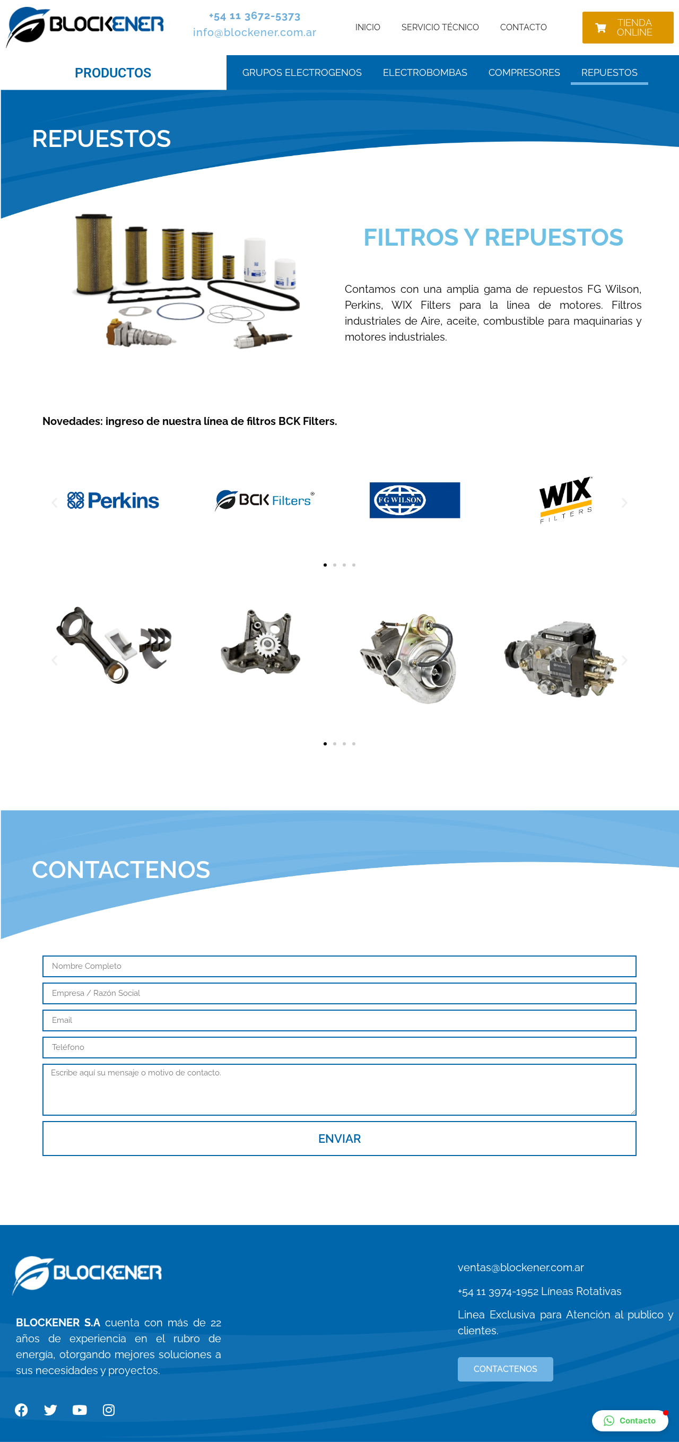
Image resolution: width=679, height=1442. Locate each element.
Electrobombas (425, 72)
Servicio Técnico (440, 27)
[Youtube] (79, 1410)
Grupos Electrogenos (302, 72)
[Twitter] (50, 1410)
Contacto (523, 27)
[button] (54, 502)
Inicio (367, 27)
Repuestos (609, 72)
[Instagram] (108, 1410)
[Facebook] (21, 1410)
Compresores (524, 72)
